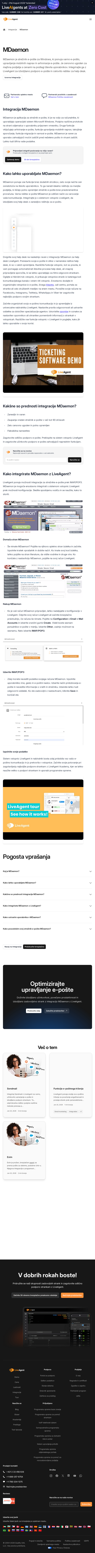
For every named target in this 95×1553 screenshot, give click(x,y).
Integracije (12, 29)
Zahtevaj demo (13, 159)
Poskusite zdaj (33, 1011)
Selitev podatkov (47, 1381)
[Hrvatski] (53, 1527)
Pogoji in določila (36, 1541)
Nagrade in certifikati (78, 1381)
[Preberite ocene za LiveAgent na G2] (9, 1501)
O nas (78, 1376)
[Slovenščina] (22, 1530)
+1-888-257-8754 (14, 1477)
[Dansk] (17, 1527)
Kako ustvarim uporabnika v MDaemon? (22, 917)
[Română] (8, 1530)
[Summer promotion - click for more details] (47, 7)
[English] (31, 1527)
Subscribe (86, 1504)
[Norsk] (84, 1527)
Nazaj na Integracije (13, 947)
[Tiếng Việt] (35, 1530)
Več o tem (15, 97)
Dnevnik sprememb (47, 1391)
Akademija (17, 1419)
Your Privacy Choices (61, 1548)
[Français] (49, 1527)
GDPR (86, 1541)
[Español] (35, 1527)
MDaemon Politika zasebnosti (60, 97)
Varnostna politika (54, 1541)
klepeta (50, 284)
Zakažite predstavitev (55, 1011)
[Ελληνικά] (26, 1527)
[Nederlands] (80, 1527)
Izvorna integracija (13, 77)
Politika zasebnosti (72, 1541)
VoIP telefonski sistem (47, 1423)
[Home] (4, 29)
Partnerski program (78, 1391)
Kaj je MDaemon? (11, 871)
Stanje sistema (47, 1386)
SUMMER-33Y (38, 12)
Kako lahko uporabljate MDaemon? (19, 882)
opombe (64, 311)
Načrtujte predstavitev (72, 1295)
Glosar (16, 1414)
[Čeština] (13, 1527)
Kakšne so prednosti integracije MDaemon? (23, 894)
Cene (17, 1382)
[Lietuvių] (71, 1527)
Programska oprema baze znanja (47, 1409)
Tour (17, 1397)
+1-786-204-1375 (14, 1481)
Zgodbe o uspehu (78, 1386)
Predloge (17, 1425)
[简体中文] (40, 1530)
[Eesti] (40, 1527)
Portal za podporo (47, 1376)
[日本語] (66, 1527)
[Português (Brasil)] (4, 1530)
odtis (78, 1396)
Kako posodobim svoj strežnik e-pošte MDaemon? (27, 929)
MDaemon (24, 29)
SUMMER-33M (15, 12)
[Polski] (89, 1527)
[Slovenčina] (17, 1530)
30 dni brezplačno (32, 159)
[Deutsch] (22, 1527)
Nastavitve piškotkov (71, 1544)
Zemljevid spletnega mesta (48, 1544)
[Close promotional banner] (92, 2)
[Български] (8, 1527)
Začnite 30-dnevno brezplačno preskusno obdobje (35, 1295)
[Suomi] (44, 1527)
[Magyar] (57, 1527)
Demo (16, 1377)
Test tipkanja (17, 1430)
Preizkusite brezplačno (34, 947)
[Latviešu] (75, 1527)
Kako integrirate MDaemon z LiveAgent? (22, 905)
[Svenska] (26, 1530)
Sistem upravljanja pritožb (47, 1444)
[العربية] (4, 1527)
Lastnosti (17, 1387)
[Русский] (13, 1530)
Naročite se (75, 460)
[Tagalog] (31, 1530)
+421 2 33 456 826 (15, 1472)
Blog (17, 1409)
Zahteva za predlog (48, 1396)
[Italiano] (62, 1527)
